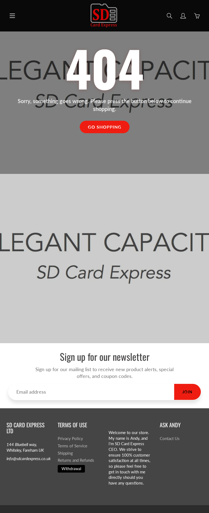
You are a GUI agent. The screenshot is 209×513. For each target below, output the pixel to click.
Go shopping (104, 126)
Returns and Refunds (76, 460)
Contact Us (170, 438)
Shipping (65, 453)
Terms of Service (72, 446)
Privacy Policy (70, 438)
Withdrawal (71, 468)
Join (187, 392)
